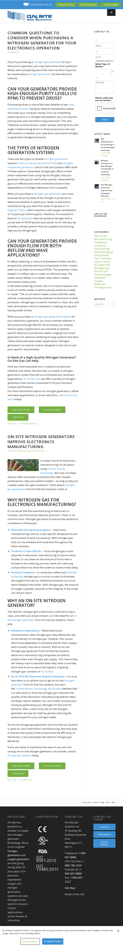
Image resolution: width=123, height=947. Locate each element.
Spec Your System (88, 4)
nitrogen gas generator (47, 62)
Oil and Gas (101, 271)
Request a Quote (66, 4)
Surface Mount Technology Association (38, 688)
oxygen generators (19, 859)
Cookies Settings (30, 941)
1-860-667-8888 (110, 4)
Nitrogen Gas (38, 451)
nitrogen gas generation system (52, 316)
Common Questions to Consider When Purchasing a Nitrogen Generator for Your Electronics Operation (42, 40)
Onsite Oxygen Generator (102, 276)
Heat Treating (102, 258)
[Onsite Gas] (30, 16)
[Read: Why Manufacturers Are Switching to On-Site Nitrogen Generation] (96, 140)
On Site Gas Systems (19, 755)
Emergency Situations (100, 244)
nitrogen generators (40, 74)
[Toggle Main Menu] (111, 12)
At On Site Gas (32, 379)
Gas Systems (101, 255)
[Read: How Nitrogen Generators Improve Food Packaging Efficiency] (96, 186)
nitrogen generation (56, 159)
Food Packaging (103, 252)
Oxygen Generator (100, 282)
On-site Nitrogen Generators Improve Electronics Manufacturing (41, 441)
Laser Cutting (102, 261)
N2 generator (25, 218)
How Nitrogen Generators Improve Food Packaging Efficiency (106, 190)
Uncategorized (102, 287)
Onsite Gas (27, 780)
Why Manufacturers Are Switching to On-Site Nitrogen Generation (108, 144)
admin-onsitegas (29, 424)
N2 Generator (14, 52)
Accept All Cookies (53, 941)
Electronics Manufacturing (20, 451)
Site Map (70, 888)
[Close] (118, 931)
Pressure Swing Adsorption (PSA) (37, 163)
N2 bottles (47, 671)
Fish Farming (102, 248)
